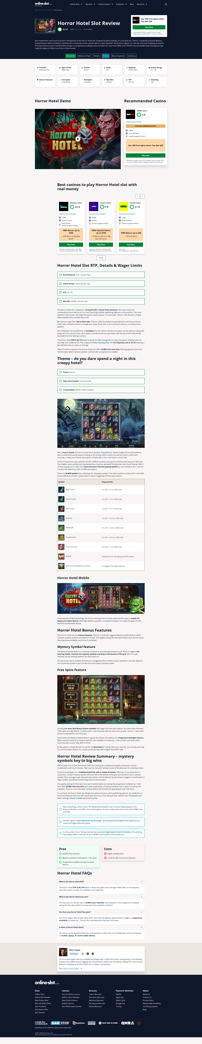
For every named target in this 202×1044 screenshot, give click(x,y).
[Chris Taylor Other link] (92, 953)
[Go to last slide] (138, 196)
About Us (140, 4)
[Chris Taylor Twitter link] (82, 953)
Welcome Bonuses (96, 1000)
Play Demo (70, 56)
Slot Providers (40, 1006)
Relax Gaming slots (101, 342)
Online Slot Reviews (42, 997)
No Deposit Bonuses (97, 1003)
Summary (132, 56)
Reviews (49, 10)
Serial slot (96, 807)
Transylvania (106, 452)
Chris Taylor (78, 29)
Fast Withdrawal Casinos (71, 1006)
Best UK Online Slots (43, 1003)
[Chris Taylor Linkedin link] (87, 953)
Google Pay (120, 1003)
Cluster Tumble (76, 798)
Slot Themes (40, 1012)
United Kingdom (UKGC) (137, 136)
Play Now (149, 27)
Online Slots (75, 4)
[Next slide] (142, 196)
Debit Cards (120, 1000)
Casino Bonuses (95, 994)
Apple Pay (120, 997)
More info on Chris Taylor (69, 968)
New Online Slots (41, 1000)
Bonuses (89, 4)
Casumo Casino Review (97, 214)
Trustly (118, 1006)
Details (96, 56)
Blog (132, 4)
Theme (105, 56)
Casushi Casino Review (127, 214)
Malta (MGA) (65, 223)
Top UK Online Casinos (71, 994)
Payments (120, 4)
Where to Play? (84, 56)
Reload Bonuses (95, 1006)
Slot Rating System (150, 1006)
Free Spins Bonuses (96, 997)
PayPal (118, 994)
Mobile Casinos (68, 1003)
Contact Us (147, 997)
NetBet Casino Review (133, 122)
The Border (133, 796)
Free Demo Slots (41, 1009)
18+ (66, 249)
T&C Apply (137, 32)
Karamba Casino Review (67, 214)
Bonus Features (118, 56)
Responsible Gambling (152, 1003)
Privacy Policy (148, 1000)
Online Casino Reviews (71, 997)
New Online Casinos (70, 1000)
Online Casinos (104, 4)
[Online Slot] (43, 4)
